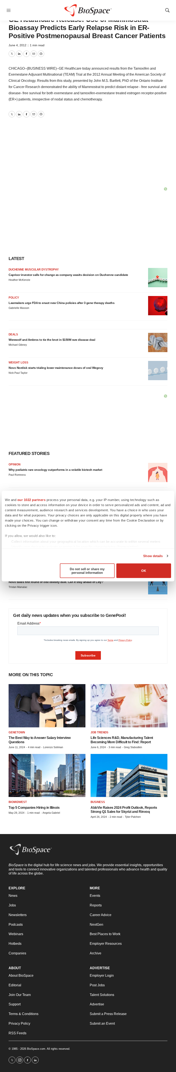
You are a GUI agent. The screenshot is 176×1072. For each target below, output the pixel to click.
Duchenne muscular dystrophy (34, 269)
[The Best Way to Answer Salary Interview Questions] (47, 705)
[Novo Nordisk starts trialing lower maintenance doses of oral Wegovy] (157, 370)
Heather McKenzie (19, 279)
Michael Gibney (18, 344)
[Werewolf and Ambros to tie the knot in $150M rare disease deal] (157, 342)
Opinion (14, 464)
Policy (14, 297)
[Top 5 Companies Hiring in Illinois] (47, 775)
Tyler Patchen (133, 816)
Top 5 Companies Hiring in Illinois (34, 807)
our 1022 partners (31, 499)
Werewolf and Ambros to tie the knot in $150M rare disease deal (52, 339)
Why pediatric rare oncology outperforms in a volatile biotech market (55, 469)
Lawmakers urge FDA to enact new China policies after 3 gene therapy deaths (61, 303)
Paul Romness (17, 474)
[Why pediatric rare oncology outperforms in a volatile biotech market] (157, 472)
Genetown (17, 732)
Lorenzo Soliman (53, 747)
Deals (13, 334)
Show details (153, 556)
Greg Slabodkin (133, 747)
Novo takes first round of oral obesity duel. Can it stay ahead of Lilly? (56, 582)
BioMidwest (18, 802)
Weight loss (18, 362)
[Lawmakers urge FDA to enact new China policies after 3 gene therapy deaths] (157, 305)
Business (98, 802)
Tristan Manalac (18, 587)
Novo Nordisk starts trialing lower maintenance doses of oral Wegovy (56, 367)
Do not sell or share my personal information (87, 570)
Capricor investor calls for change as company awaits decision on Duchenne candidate (68, 275)
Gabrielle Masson (19, 307)
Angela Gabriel (51, 812)
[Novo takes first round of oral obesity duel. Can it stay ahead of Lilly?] (157, 584)
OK (143, 571)
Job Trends (99, 732)
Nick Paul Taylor (18, 372)
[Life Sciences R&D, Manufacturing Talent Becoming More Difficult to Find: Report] (129, 705)
